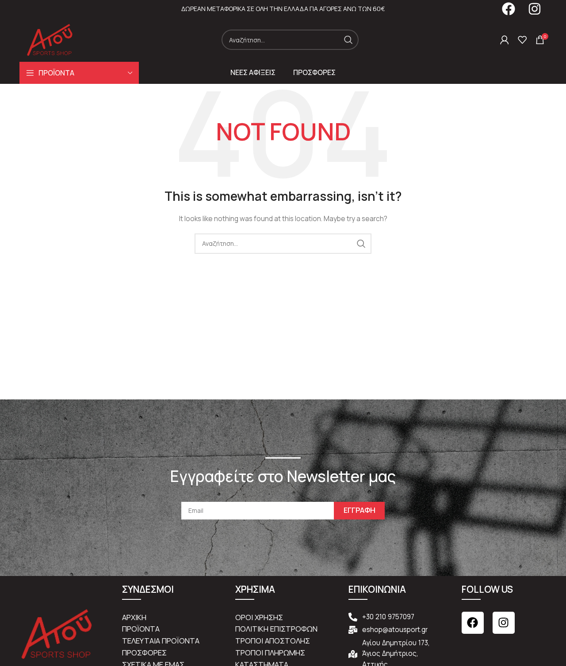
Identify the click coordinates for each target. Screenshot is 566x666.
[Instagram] (504, 623)
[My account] (504, 40)
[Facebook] (473, 623)
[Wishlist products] (522, 40)
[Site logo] (49, 39)
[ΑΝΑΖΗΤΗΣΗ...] (348, 40)
